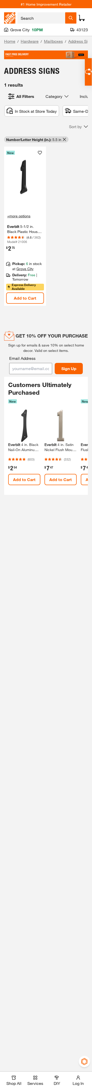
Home (9, 41)
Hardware (30, 41)
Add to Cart (25, 298)
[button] (78, 126)
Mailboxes (53, 41)
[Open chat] (88, 72)
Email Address (22, 358)
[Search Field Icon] (70, 18)
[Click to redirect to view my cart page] (82, 18)
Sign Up (68, 368)
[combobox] (41, 18)
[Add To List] (40, 153)
